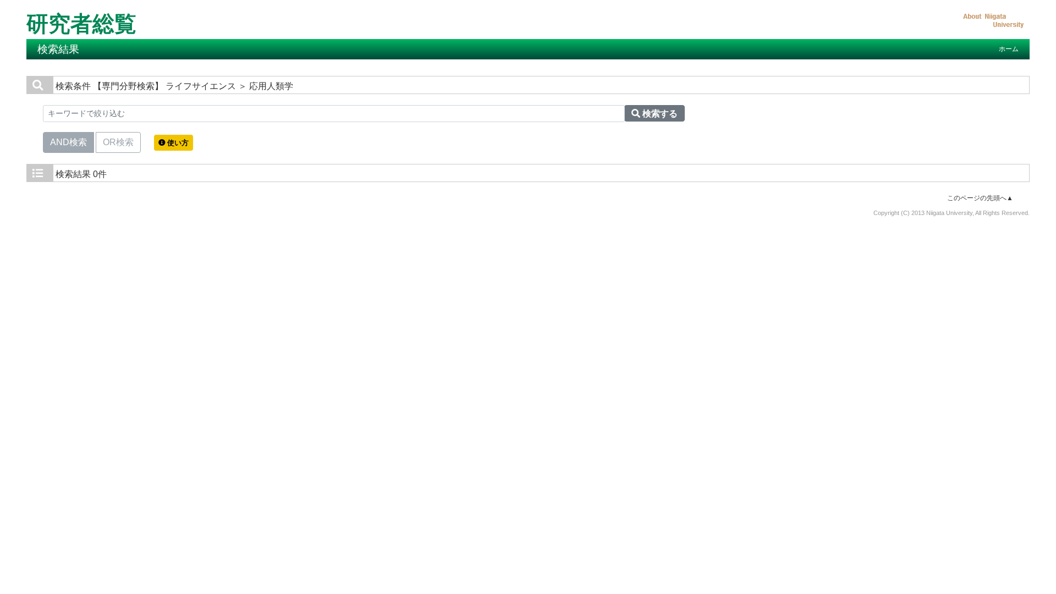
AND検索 (68, 142)
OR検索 (118, 142)
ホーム (1009, 49)
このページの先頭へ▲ (980, 198)
